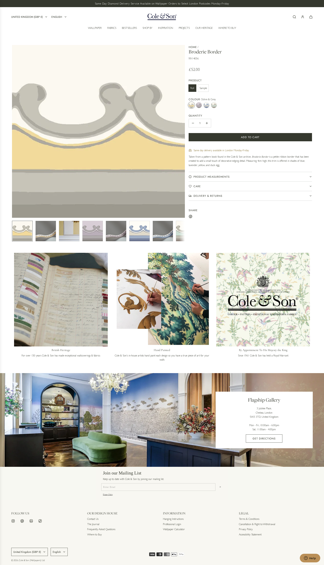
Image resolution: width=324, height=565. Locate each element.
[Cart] (311, 17)
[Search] (294, 17)
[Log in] (302, 17)
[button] (15, 131)
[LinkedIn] (31, 521)
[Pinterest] (22, 521)
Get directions (264, 438)
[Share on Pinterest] (190, 217)
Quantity (195, 115)
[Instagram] (13, 521)
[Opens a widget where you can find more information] (310, 558)
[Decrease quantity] (193, 123)
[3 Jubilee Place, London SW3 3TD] (162, 420)
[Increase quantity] (207, 123)
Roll (192, 88)
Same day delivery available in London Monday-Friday (221, 150)
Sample (203, 88)
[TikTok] (40, 521)
